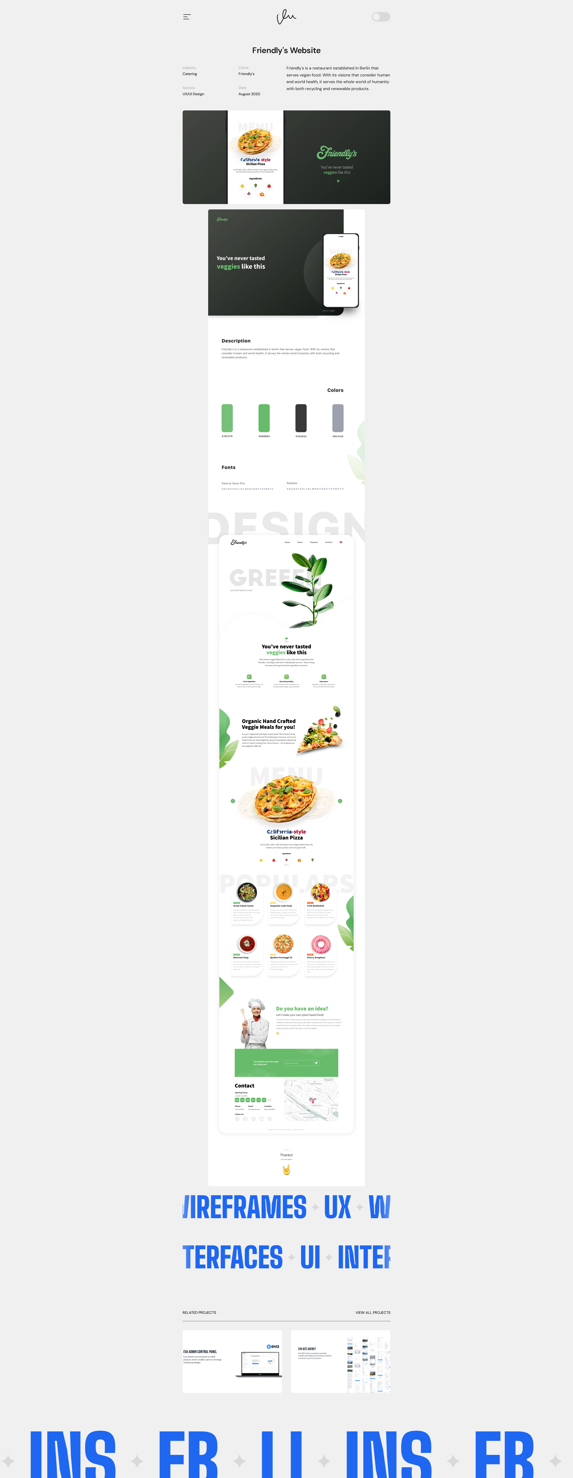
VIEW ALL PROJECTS (373, 1312)
